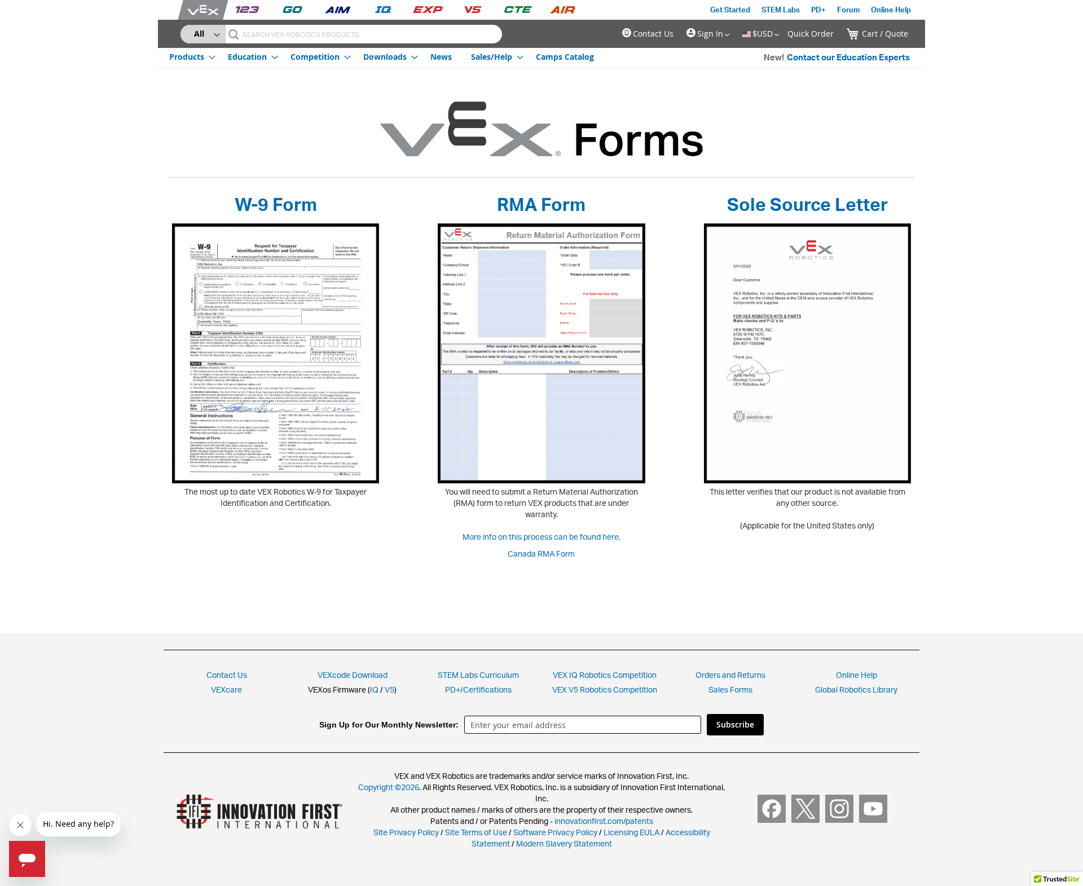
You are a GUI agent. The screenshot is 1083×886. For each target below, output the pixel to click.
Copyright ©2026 (388, 787)
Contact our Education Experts (848, 57)
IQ (374, 689)
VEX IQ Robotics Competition (605, 675)
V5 (389, 689)
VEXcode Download (353, 675)
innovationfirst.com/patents (603, 821)
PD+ (818, 9)
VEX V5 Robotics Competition (604, 689)
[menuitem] (188, 56)
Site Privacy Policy (406, 832)
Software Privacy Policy (555, 832)
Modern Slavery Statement (564, 843)
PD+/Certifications (478, 689)
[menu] (381, 56)
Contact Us (653, 33)
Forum (848, 9)
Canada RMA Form (541, 553)
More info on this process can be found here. (541, 536)
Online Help (891, 9)
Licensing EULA (631, 832)
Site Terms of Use (475, 832)
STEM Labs (780, 9)
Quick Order (810, 33)
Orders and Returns (730, 675)
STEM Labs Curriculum (478, 675)
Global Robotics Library (856, 689)
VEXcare (226, 689)
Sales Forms (730, 689)
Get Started (730, 9)
